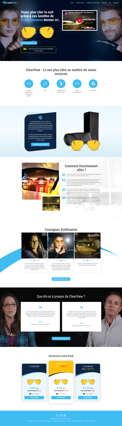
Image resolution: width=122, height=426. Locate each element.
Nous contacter (39, 421)
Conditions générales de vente (59, 421)
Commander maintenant (28, 43)
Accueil (72, 2)
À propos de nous (80, 2)
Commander (116, 2)
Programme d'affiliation (90, 421)
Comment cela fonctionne (92, 2)
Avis (110, 2)
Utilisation (104, 2)
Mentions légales (47, 421)
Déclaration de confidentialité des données (75, 421)
